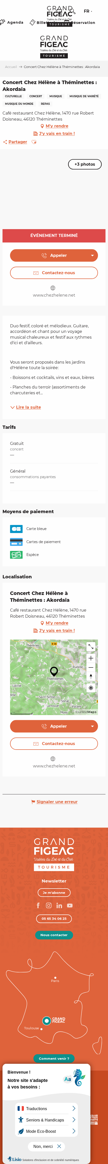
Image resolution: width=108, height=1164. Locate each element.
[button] (72, 11)
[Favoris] (60, 11)
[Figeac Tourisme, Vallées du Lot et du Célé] (60, 20)
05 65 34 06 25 (54, 918)
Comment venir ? (54, 1058)
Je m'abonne (54, 893)
